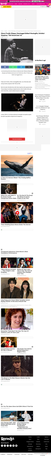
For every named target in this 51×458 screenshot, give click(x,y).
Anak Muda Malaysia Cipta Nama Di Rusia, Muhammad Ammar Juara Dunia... (42, 78)
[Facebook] (41, 6)
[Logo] (4, 4)
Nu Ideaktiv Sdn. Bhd (44, 453)
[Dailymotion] (16, 446)
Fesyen (6, 31)
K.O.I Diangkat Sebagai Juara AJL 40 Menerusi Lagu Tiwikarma (42, 108)
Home (2, 31)
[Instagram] (42, 6)
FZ (2, 37)
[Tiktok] (45, 6)
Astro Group (43, 455)
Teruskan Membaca (17, 139)
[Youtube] (13, 446)
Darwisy (36, 81)
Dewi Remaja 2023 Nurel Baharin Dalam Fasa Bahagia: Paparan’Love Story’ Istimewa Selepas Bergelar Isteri (42, 119)
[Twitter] (44, 6)
